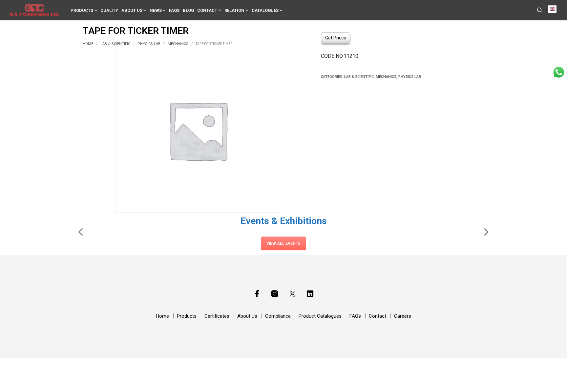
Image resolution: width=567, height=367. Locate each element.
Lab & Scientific (115, 44)
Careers (402, 316)
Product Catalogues (320, 316)
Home (88, 44)
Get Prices (335, 37)
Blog (188, 10)
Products (82, 10)
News (156, 10)
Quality (109, 10)
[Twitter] (292, 294)
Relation (234, 10)
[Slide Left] (81, 231)
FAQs (174, 10)
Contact (207, 10)
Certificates (216, 316)
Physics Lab (148, 44)
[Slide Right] (486, 231)
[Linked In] (310, 294)
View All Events (283, 243)
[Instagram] (275, 294)
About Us (131, 10)
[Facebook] (257, 294)
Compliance (278, 316)
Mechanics (178, 44)
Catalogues (265, 10)
